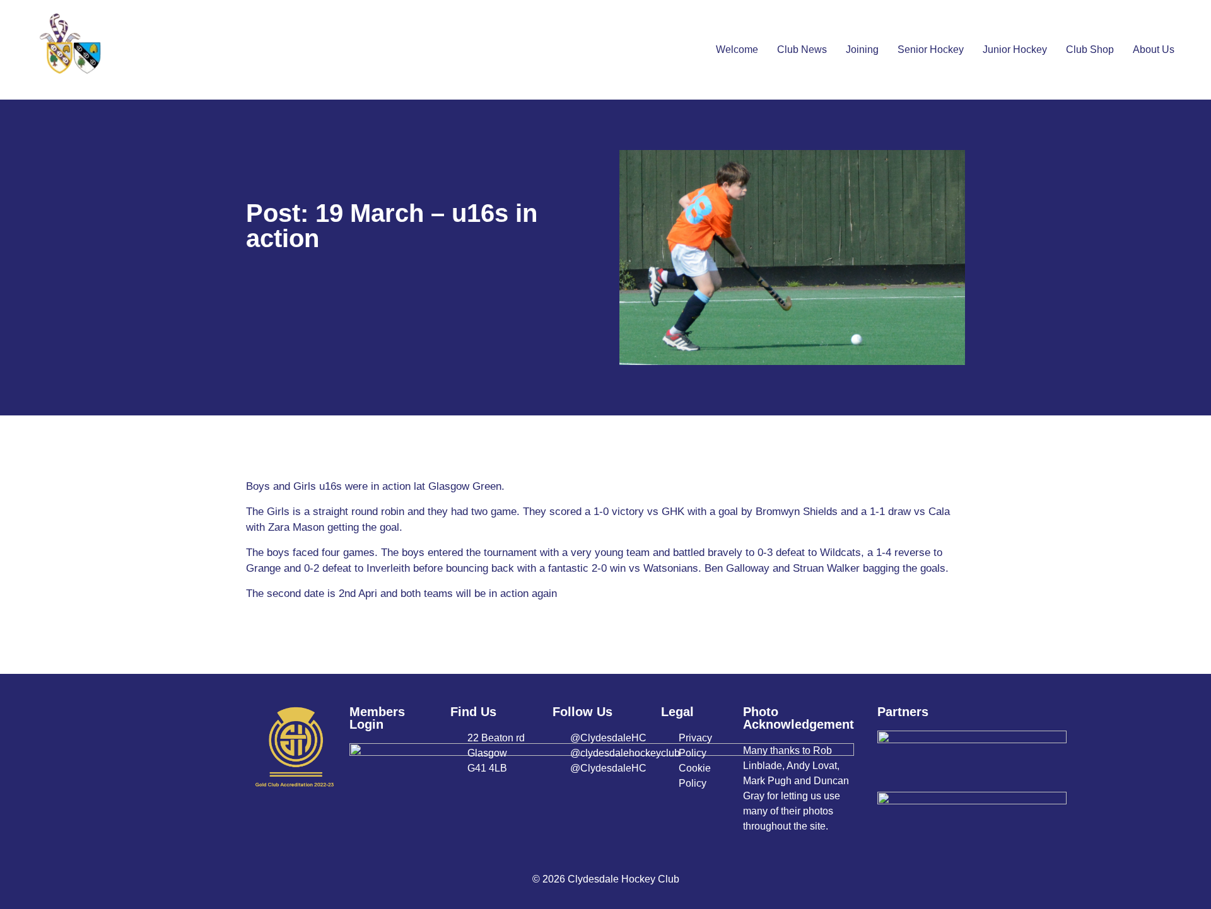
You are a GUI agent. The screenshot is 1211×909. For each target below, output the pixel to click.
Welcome (737, 49)
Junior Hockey (1015, 49)
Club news (802, 49)
